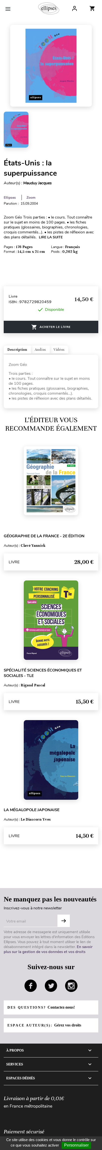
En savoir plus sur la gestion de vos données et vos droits (48, 949)
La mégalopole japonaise (31, 810)
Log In (74, 8)
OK (63, 921)
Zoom (30, 197)
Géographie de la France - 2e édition (44, 536)
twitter (51, 986)
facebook (31, 986)
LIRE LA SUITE (51, 237)
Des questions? (41, 1007)
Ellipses (10, 197)
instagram (71, 986)
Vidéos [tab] (59, 350)
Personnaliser (76, 1145)
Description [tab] (17, 350)
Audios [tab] (40, 350)
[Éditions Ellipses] (48, 8)
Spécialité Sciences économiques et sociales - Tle (43, 673)
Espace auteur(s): (44, 1025)
